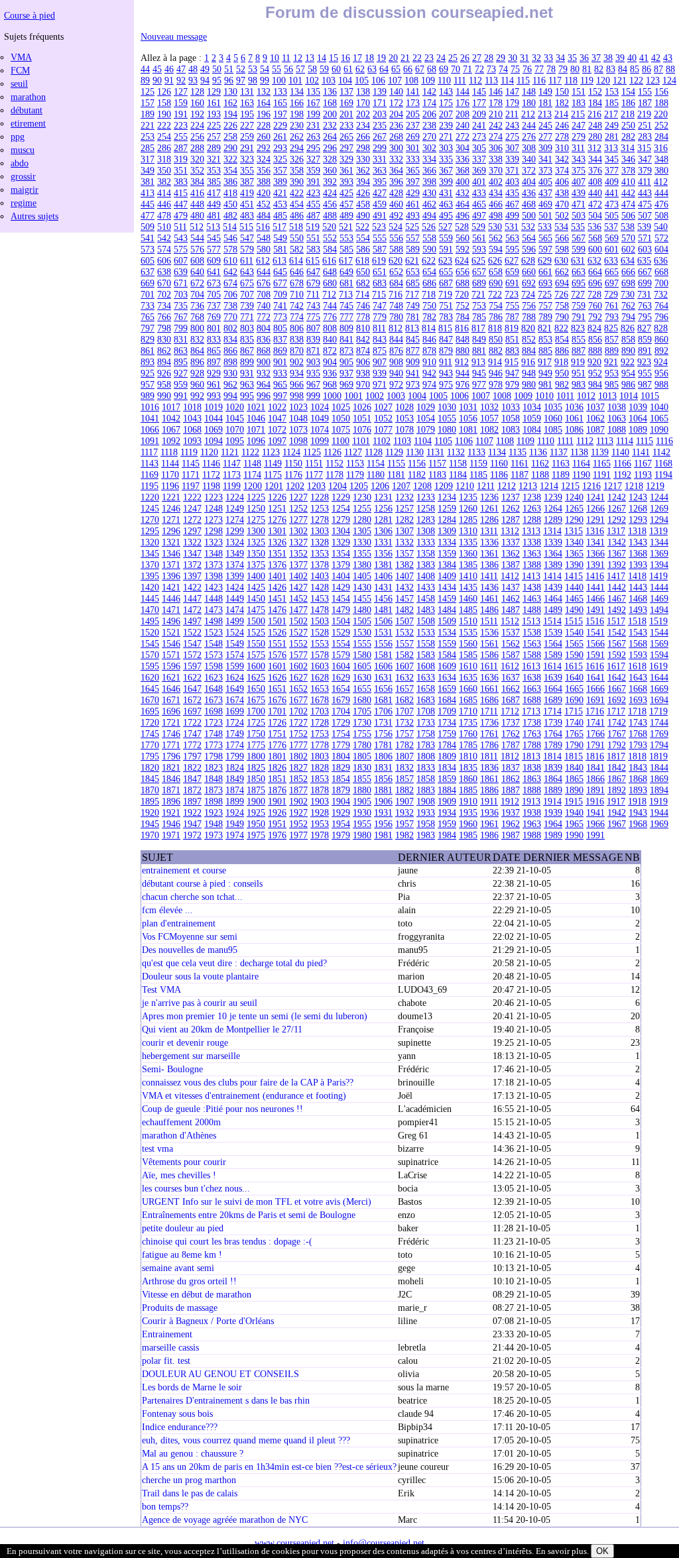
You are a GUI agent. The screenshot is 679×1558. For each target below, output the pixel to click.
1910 (468, 801)
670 (164, 283)
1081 (468, 429)
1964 (553, 823)
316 (661, 147)
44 (145, 69)
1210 (465, 485)
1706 (383, 711)
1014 (628, 395)
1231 (383, 497)
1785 (468, 745)
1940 (574, 812)
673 (214, 283)
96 (228, 80)
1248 (213, 508)
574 (164, 249)
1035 (553, 407)
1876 (277, 790)
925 (147, 373)
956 (661, 373)
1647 (192, 688)
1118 (169, 452)
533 (545, 226)
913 (478, 362)
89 (145, 80)
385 (214, 181)
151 (579, 91)
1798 (213, 756)
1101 (361, 440)
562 (496, 238)
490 (363, 215)
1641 (595, 677)
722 (495, 294)
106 (378, 80)
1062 (595, 418)
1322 (192, 542)
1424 (234, 587)
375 (579, 170)
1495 (150, 621)
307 (512, 147)
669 (147, 283)
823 (578, 328)
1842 (616, 767)
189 (147, 114)
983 (579, 384)
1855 (362, 778)
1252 (298, 508)
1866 (595, 778)
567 (579, 238)
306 (496, 147)
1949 (234, 823)
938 (363, 373)
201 (346, 114)
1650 (256, 688)
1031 (468, 407)
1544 (659, 632)
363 (380, 170)
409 (612, 181)
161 (214, 102)
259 (247, 136)
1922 (192, 812)
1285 (468, 519)
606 (164, 260)
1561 (489, 643)
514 (230, 226)
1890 (574, 790)
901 (280, 362)
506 (628, 215)
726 (561, 294)
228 (264, 125)
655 (446, 271)
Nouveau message (174, 36)
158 (164, 102)
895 (181, 362)
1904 (341, 801)
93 (193, 80)
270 (429, 136)
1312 (510, 531)
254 (164, 136)
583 (313, 249)
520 (329, 226)
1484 (447, 609)
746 (363, 305)
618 (362, 260)
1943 (638, 812)
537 (611, 226)
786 (496, 316)
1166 (622, 463)
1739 (553, 722)
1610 (468, 666)
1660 (468, 688)
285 (147, 147)
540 (661, 226)
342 (562, 159)
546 (230, 238)
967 (313, 384)
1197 (191, 485)
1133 (476, 452)
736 (197, 305)
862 (164, 350)
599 (579, 249)
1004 (417, 395)
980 (529, 384)
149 (545, 91)
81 (586, 69)
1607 (404, 666)
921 (611, 362)
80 (575, 69)
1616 (595, 666)
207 (446, 114)
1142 (661, 452)
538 (628, 226)
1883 (425, 790)
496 (462, 215)
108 (411, 80)
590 (429, 249)
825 (611, 328)
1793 (638, 745)
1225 (256, 497)
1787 (510, 745)
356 (264, 170)
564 (529, 238)
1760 (468, 733)
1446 (171, 598)
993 (214, 395)
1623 (213, 677)
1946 (171, 823)
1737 (510, 722)
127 (181, 91)
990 (164, 395)
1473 (213, 609)
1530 (362, 632)
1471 (171, 609)
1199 (232, 485)
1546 (171, 643)
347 (645, 159)
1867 (616, 778)
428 (396, 193)
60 (336, 69)
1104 (423, 440)
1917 (616, 801)
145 (479, 91)
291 (247, 147)
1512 (510, 621)
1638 (532, 677)
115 (523, 80)
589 (413, 249)
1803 (319, 756)
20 (393, 57)
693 (545, 283)
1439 (553, 587)
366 (429, 170)
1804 (341, 756)
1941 (595, 812)
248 (595, 125)
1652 (298, 688)
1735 (468, 722)
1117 (149, 452)
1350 (256, 553)
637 (147, 271)
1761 (489, 733)
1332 (404, 542)
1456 (383, 598)
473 (612, 204)
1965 (574, 823)
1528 (319, 632)
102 (312, 80)
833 (214, 339)
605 (147, 260)
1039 (638, 407)
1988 (532, 835)
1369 (659, 553)
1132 (456, 452)
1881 (383, 790)
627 (512, 260)
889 (612, 350)
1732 (404, 722)
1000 (332, 395)
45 (157, 69)
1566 (595, 643)
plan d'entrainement (179, 923)
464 (462, 204)
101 (295, 80)
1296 (171, 531)
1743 (638, 722)
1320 (150, 542)
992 (197, 395)
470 (562, 204)
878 (429, 350)
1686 (489, 700)
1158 (458, 463)
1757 (404, 733)
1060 (553, 418)
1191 (602, 474)
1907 (404, 801)
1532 (404, 632)
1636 (489, 677)
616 (329, 260)
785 (479, 316)
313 (611, 147)
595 (512, 249)
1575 (256, 654)
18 (369, 57)
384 (197, 181)
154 (628, 91)
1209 (443, 485)
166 (297, 102)
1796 (171, 756)
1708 (425, 711)
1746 (171, 733)
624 (462, 260)
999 (313, 395)
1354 (341, 553)
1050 (341, 418)
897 (214, 362)
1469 (659, 598)
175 (446, 102)
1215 (570, 485)
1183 (437, 474)
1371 (171, 564)
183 (579, 102)
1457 (404, 598)
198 (297, 114)
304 (462, 147)
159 (181, 102)
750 (429, 305)
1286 (489, 519)
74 (503, 69)
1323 (213, 542)
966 (297, 384)
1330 (362, 542)
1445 (150, 598)
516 (263, 226)
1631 (383, 677)
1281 (383, 519)
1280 (362, 519)
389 (280, 181)
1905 (362, 801)
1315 (573, 531)
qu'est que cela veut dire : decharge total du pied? (234, 963)
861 (147, 350)
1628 (319, 677)
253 (147, 136)
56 (288, 69)
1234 (447, 497)
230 (297, 125)
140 (396, 91)
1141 (641, 452)
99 (264, 80)
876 (396, 350)
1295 (150, 531)
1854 (341, 778)
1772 (192, 745)
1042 (171, 418)
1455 (362, 598)
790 (562, 316)
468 (529, 204)
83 (610, 69)
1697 (192, 711)
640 (197, 271)
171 (380, 102)
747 (380, 305)
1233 (425, 497)
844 (396, 339)
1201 (274, 485)
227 (247, 125)
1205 (358, 485)
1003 (396, 395)
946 (496, 373)
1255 (362, 508)
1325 (256, 542)
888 (595, 350)
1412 (510, 576)
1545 (150, 643)
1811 (489, 756)
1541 (595, 632)
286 (164, 147)
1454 (341, 598)
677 (280, 283)
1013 (607, 395)
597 (545, 249)
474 (628, 204)
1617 (616, 666)
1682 (404, 700)
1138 (579, 452)
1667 (616, 688)
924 (661, 362)
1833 (425, 767)
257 (214, 136)
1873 (213, 790)
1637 (510, 677)
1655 (362, 688)
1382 (404, 564)
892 (661, 350)
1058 (510, 418)
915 (512, 362)
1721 (171, 722)
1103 (402, 440)
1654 (341, 688)
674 (230, 283)
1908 (425, 801)
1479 (341, 609)
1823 (213, 767)
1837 (510, 767)
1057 (489, 418)
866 (230, 350)
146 (496, 91)
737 (214, 305)
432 (462, 193)
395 (380, 181)
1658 (425, 688)
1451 (277, 598)
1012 (586, 395)
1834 (447, 767)
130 (230, 91)
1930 (362, 812)
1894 (659, 790)
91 (169, 80)
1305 (362, 531)
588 (396, 249)
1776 (277, 745)
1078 (404, 429)
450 (230, 204)
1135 (517, 452)
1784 (447, 745)
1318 (637, 531)
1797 (192, 756)
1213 (528, 485)
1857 (404, 778)
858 (628, 339)
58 (312, 69)
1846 (171, 778)
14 (321, 57)
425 (346, 193)
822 (561, 328)
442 (628, 193)
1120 (209, 452)
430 (429, 193)
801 (214, 328)
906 (363, 362)
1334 (447, 542)
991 (181, 395)
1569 (659, 643)
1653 (319, 688)
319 (181, 159)
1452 (298, 598)
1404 (341, 576)
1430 (362, 587)
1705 (362, 711)
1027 (383, 407)
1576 (277, 654)
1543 (638, 632)
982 (562, 384)
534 (561, 226)
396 (396, 181)
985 (612, 384)
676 (264, 283)
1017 (171, 407)
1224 (234, 497)
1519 (658, 621)
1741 (595, 722)
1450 (256, 598)
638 (164, 271)
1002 (374, 395)
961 (214, 384)
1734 (447, 722)
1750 (256, 733)
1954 (341, 823)
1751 (277, 733)
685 (413, 283)
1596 (171, 666)
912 (462, 362)
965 (280, 384)
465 (479, 204)
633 (611, 260)
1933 (425, 812)
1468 (638, 598)
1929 (341, 812)
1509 (447, 621)
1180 (376, 474)
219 (644, 114)
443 (645, 193)
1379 (341, 564)
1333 (425, 542)
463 (446, 204)
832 (197, 339)
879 (446, 350)
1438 (532, 587)
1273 (213, 519)
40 (632, 57)
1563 (532, 643)
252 (661, 125)
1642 (616, 677)
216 (594, 114)
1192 (622, 474)
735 (181, 305)
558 (429, 238)
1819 (658, 756)
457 (346, 204)
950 (562, 373)
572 (661, 238)
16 (345, 57)
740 (264, 305)
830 (164, 339)
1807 (404, 756)
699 (645, 283)
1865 (574, 778)
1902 (298, 801)
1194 (663, 474)
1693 (638, 700)
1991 (595, 835)
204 (396, 114)
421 (280, 193)
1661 (489, 688)
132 (264, 91)
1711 (489, 711)
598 (562, 249)
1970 (150, 835)
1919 (658, 801)
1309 (447, 531)
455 (313, 204)
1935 (468, 812)
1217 (612, 485)
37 (596, 57)
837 (280, 339)
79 (563, 69)
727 (578, 294)
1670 (150, 700)
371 (512, 170)
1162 (540, 463)
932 (264, 373)
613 (279, 260)
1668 (638, 688)
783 (446, 316)
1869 (659, 778)
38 (608, 57)
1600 (256, 666)
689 (479, 283)
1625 (256, 677)
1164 (581, 463)
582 (297, 249)
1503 (319, 621)
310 (562, 147)
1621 (171, 677)
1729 (341, 722)
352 (197, 170)
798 (164, 328)
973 (413, 384)
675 (247, 283)
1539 (553, 632)
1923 (213, 812)
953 (612, 373)
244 (529, 125)
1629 (341, 677)
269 (413, 136)
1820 (150, 767)
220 (661, 114)
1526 (277, 632)
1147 (232, 463)
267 (380, 136)
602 (628, 249)
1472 (192, 609)
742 (297, 305)
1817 (616, 756)
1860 (468, 778)
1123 (271, 452)
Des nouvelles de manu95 (189, 949)
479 (181, 215)
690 (496, 283)
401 (479, 181)
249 (612, 125)
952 (595, 373)
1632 (404, 677)
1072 (277, 429)
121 (620, 80)
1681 (383, 700)
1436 (489, 587)
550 (297, 238)
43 (667, 57)
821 (545, 328)
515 (246, 226)
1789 (553, 745)
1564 (553, 643)
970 (363, 384)
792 (595, 316)
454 (297, 204)
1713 (531, 711)
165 (280, 102)
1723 (213, 722)
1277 (298, 519)
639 (181, 271)
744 (330, 305)
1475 (256, 609)
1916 (595, 801)
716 (395, 294)
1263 (532, 508)
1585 (468, 654)
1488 (532, 609)
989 (147, 395)
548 (264, 238)
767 (181, 316)
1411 (489, 576)
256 (197, 136)
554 (363, 238)
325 (280, 159)
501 (545, 215)
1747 (192, 733)
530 (495, 226)
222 (164, 125)
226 (230, 125)
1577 (298, 654)
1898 (213, 801)
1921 (171, 812)
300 (396, 147)
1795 (150, 756)
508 (661, 215)
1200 (252, 485)
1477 (298, 609)
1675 (256, 700)
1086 (574, 429)
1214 (549, 485)
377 (612, 170)
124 (669, 80)
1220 (150, 497)
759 (579, 305)
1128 (374, 452)
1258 (425, 508)
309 (545, 147)
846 (429, 339)
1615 (573, 666)
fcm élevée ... (167, 910)
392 (330, 181)
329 (346, 159)
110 (444, 80)
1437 (510, 587)
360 (330, 170)
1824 (234, 767)
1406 (383, 576)
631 (578, 260)
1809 (447, 756)
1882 (404, 790)
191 (181, 114)
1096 (256, 440)
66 (407, 69)
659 (512, 271)
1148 (252, 463)
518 (296, 226)
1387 (510, 564)
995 (247, 395)
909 (413, 362)
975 (446, 384)
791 (579, 316)
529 (478, 226)
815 (445, 328)
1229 (341, 497)
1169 (149, 474)
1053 (404, 418)
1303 (319, 531)
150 (562, 91)
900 (264, 362)
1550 (256, 643)
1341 (595, 542)
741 (280, 305)
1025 (341, 407)
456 (330, 204)
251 (645, 125)
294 (297, 147)
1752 (298, 733)
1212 (506, 485)
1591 (595, 654)
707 (247, 294)
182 (562, 102)
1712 (510, 711)
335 (446, 159)
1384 (447, 564)
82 (598, 69)
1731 (383, 722)
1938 (532, 812)
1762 (510, 733)
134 (297, 91)
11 (286, 57)
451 (247, 204)
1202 (295, 485)
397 (413, 181)
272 (462, 136)
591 (446, 249)
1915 (573, 801)
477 (147, 215)
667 (645, 271)
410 (628, 181)
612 (263, 260)
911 (445, 362)
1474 (234, 609)
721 (478, 294)
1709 (447, 711)
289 (214, 147)
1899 (234, 801)
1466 (595, 598)
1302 (298, 531)
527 (445, 226)
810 (363, 328)
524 (395, 226)
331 (380, 159)
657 (479, 271)
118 (571, 80)
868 (264, 350)
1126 (332, 452)
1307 (404, 531)
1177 (314, 474)
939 (380, 373)
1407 (404, 576)
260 (264, 136)
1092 (171, 440)
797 (147, 328)
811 (379, 328)
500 (529, 215)
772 (264, 316)
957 (147, 384)
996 (264, 395)
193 (214, 114)
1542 (616, 632)
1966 (595, 823)
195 (247, 114)
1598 (213, 666)
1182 (417, 474)
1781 (383, 745)
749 (413, 305)
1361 (489, 553)
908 (396, 362)
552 (330, 238)
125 (147, 91)
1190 (581, 474)
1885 (468, 790)
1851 (277, 778)
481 (214, 215)
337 (479, 159)
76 (527, 69)
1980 (362, 835)
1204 (337, 485)
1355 (362, 553)
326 (297, 159)
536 (594, 226)
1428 (319, 587)
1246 (171, 508)
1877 (298, 790)
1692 (616, 700)
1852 (298, 778)
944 (462, 373)
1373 (213, 564)
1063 (616, 418)
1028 (404, 407)
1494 (659, 609)
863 (181, 350)
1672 (192, 700)
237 (413, 125)
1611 (489, 666)
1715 (573, 711)
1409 (447, 576)
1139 (600, 452)
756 (529, 305)
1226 (277, 497)
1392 (616, 564)
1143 (149, 463)
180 (529, 102)
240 (462, 125)
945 (479, 373)
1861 (489, 778)
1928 (319, 812)
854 (562, 339)
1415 (573, 576)
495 (446, 215)
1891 (595, 790)
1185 (478, 474)
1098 (298, 440)
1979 (341, 835)
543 (181, 238)
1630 (362, 677)
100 (279, 80)
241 (479, 125)
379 (645, 170)
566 (562, 238)
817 (478, 328)
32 (536, 57)
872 (330, 350)
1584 (447, 654)
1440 (574, 587)
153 (612, 91)
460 (396, 204)
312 (594, 147)
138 (363, 91)
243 (512, 125)
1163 (561, 463)
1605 (362, 666)
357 (280, 170)
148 (529, 91)
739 (247, 305)
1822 (192, 767)
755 (512, 305)
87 (658, 69)
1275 (256, 519)
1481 (383, 609)
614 (296, 260)
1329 (341, 542)
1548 (213, 643)
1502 (298, 621)
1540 (574, 632)
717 (412, 294)
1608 (425, 666)
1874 (234, 790)
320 (197, 159)
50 (216, 69)
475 (645, 204)
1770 (150, 745)
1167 (643, 463)
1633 (425, 677)
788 (529, 316)
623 (445, 260)
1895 (150, 801)
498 (496, 215)
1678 (319, 700)
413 (147, 193)
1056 (468, 418)
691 (512, 283)
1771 (171, 745)
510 (164, 226)
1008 (502, 395)
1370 (150, 564)
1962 (510, 823)
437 (545, 193)
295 (313, 147)
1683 (425, 700)
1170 (170, 474)
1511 (489, 621)
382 (164, 181)
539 (644, 226)
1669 (659, 688)
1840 (574, 767)
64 (384, 69)
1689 (553, 700)
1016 (150, 407)
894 (164, 362)
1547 (192, 643)
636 (661, 260)
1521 (171, 632)
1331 (383, 542)
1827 (298, 767)
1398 (213, 576)
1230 (362, 497)
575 (181, 249)
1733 (425, 722)
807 (313, 328)
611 (246, 260)
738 (230, 305)
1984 (447, 835)
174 (429, 102)
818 (495, 328)
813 (412, 328)
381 (147, 181)
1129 (394, 452)
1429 (341, 587)
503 (579, 215)
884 (529, 350)
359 (313, 170)
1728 (319, 722)
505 (612, 215)
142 (429, 91)
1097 (277, 440)
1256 (383, 508)
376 (595, 170)
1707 (404, 711)
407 (579, 181)
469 (545, 204)
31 (524, 57)
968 (330, 384)
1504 (341, 621)
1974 (234, 835)
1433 (425, 587)
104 (345, 80)
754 (496, 305)
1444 (659, 587)
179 (512, 102)
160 (197, 102)
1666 (595, 688)
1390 (574, 564)
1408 (425, 576)
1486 (489, 609)
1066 (150, 429)
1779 (341, 745)
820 (528, 328)
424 (330, 193)
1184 (458, 474)
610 (230, 260)
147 (512, 91)
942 (429, 373)
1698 (213, 711)
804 (264, 328)
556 (396, 238)
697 (612, 283)
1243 (638, 497)
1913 (531, 801)
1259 (447, 508)
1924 (234, 812)
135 (313, 91)
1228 (319, 497)
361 (346, 170)
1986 (489, 835)
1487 (510, 609)
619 (379, 260)
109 (428, 80)
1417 (616, 576)
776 (330, 316)
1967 (616, 823)
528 (462, 226)
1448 (213, 598)
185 (612, 102)
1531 (383, 632)
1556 (383, 643)
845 (413, 339)
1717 (616, 711)
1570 (150, 654)
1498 (213, 621)
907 (380, 362)
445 (147, 204)
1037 (595, 407)
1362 (510, 553)
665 (612, 271)
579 (247, 249)
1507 (404, 621)
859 (645, 339)
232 (330, 125)
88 (670, 69)
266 (363, 136)
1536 (489, 632)
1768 (638, 733)
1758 (425, 733)
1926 (277, 812)
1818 (637, 756)
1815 (573, 756)
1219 (655, 485)
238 (429, 125)
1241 (595, 497)
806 (297, 328)
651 (380, 271)
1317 (616, 531)
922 (628, 362)
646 (297, 271)
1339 (553, 542)
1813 (531, 756)
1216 (591, 485)
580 (264, 249)
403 (512, 181)
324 (264, 159)
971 (380, 384)
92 (181, 80)
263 (313, 136)
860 (661, 339)
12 (297, 57)
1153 (355, 463)
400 (462, 181)
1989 (553, 835)
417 (214, 193)
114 (507, 80)
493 (413, 215)
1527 (298, 632)
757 (545, 305)
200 (330, 114)
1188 (540, 474)
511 (180, 226)
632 (594, 260)
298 (363, 147)
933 (280, 373)
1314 (552, 531)
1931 (383, 812)
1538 (532, 632)
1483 (425, 609)
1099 (319, 440)
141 (413, 91)
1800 (256, 756)
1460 (468, 598)
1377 (298, 564)
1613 (531, 666)
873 (346, 350)
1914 (552, 801)
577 (214, 249)
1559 (447, 643)
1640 (574, 677)
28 (488, 57)
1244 (659, 497)
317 (147, 159)
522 (362, 226)
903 (313, 362)
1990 (574, 835)
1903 (319, 801)
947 (512, 373)
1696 (171, 711)
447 (181, 204)
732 (661, 294)
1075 (341, 429)
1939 (553, 812)
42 (655, 57)
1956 (383, 823)
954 (628, 373)
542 (164, 238)
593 (479, 249)
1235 (468, 497)
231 (313, 125)
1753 (319, 733)
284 (661, 136)
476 (661, 204)
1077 (383, 429)
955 (645, 373)
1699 (234, 711)
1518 (637, 621)
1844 (659, 767)
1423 (213, 587)
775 (313, 316)
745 (346, 305)
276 (529, 136)
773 (280, 316)
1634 (447, 677)
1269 (659, 508)
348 (661, 159)
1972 (192, 835)
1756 (383, 733)
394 (363, 181)
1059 (532, 418)
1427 (298, 587)
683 (380, 283)
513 (213, 226)
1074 (319, 429)
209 (479, 114)
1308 (425, 531)
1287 (510, 519)
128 (197, 91)
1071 (256, 429)
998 (297, 395)
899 (247, 362)
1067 (171, 429)
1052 (383, 418)
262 (297, 136)
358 (297, 170)
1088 (616, 429)
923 (644, 362)
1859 (447, 778)
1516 (595, 621)
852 (529, 339)
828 (661, 328)
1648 (213, 688)
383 (181, 181)
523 (379, 226)
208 (462, 114)
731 (644, 294)
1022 (277, 407)
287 (181, 147)
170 (363, 102)
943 (446, 373)
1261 (489, 508)
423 (313, 193)
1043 (192, 418)
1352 (298, 553)
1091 (150, 440)
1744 (659, 722)
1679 (341, 700)
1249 (234, 508)
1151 (314, 463)
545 (214, 238)
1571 (171, 654)
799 (181, 328)
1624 (234, 677)
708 (264, 294)
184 (595, 102)
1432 (404, 587)
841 (346, 339)
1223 (213, 497)
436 (529, 193)
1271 (171, 519)
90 (157, 80)
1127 (353, 452)
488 (330, 215)
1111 (565, 440)
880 (462, 350)
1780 (362, 745)
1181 (396, 474)
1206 (380, 485)
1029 (425, 407)
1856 (383, 778)
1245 (150, 508)
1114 (624, 440)
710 (297, 294)
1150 (293, 463)
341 (545, 159)
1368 (638, 553)
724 (528, 294)
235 (380, 125)
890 (628, 350)
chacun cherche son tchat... (192, 896)
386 (230, 181)
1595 (150, 666)
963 (247, 384)
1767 (616, 733)
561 (479, 238)
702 (164, 294)
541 (147, 238)
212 (528, 114)
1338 (532, 542)
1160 (499, 463)
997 (280, 395)
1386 (489, 564)
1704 (341, 711)
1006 (459, 395)
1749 (234, 733)
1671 (171, 700)
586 (363, 249)
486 (297, 215)
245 (545, 125)
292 (264, 147)
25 (453, 57)
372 (529, 170)
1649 (234, 688)
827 (644, 328)
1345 (150, 553)
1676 (277, 700)
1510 (468, 621)
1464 (553, 598)
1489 (553, 609)
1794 (659, 745)
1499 (234, 621)
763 (645, 305)
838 (297, 339)
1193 (643, 474)
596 (529, 249)
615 (313, 260)
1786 (489, 745)
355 (247, 170)
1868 (638, 778)
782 (429, 316)
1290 (574, 519)
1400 (256, 576)
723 (512, 294)
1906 (383, 801)
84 (622, 69)
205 (413, 114)
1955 (362, 823)
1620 (150, 677)
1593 (638, 654)
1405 (362, 576)
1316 (595, 531)
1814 (552, 756)
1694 (659, 700)
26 (464, 57)
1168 (663, 463)
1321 (171, 542)
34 (560, 57)
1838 (532, 767)
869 (280, 350)
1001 (353, 395)
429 (413, 193)
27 (476, 57)
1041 (150, 418)
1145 (191, 463)
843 (380, 339)
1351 (277, 553)
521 (346, 226)
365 (413, 170)
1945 (150, 823)
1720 (150, 722)
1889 (553, 790)
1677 (298, 700)
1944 (659, 812)
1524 (234, 632)
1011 (565, 395)
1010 (544, 395)
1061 (574, 418)
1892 (616, 790)
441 (612, 193)
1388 (532, 564)
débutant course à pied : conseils (202, 883)
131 (247, 91)
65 (396, 69)
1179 (355, 474)
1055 (447, 418)
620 (395, 260)
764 (661, 305)
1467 (616, 598)
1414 (552, 576)
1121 (230, 452)
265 (346, 136)
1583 (425, 654)
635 (644, 260)
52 (240, 69)
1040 (659, 407)
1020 (234, 407)
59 (324, 69)
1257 (404, 508)
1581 (383, 654)
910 (429, 362)
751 (446, 305)
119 (586, 80)
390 (297, 181)
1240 (574, 497)
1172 (211, 474)
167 (313, 102)
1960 (468, 823)
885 (545, 350)
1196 (170, 485)
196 (264, 114)
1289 (553, 519)
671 (181, 283)
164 (264, 102)
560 (462, 238)
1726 (277, 722)
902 (297, 362)
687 (446, 283)
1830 (362, 767)
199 (313, 114)
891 (645, 350)
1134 (497, 452)
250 (628, 125)
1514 (552, 621)
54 (264, 69)
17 (357, 57)
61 (348, 69)
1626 (277, 677)
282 (628, 136)
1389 (553, 564)
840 (330, 339)
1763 (532, 733)
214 (561, 114)
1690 (574, 700)
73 (491, 69)
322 (230, 159)
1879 (341, 790)
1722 (192, 722)
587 (380, 249)
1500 (256, 621)
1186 (499, 474)
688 (462, 283)
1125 (312, 452)
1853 (319, 778)
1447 (192, 598)
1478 (319, 609)
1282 (404, 519)
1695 (150, 711)
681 (346, 283)
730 (628, 294)
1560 (468, 643)
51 (228, 69)
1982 (404, 835)
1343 (638, 542)
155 (645, 91)
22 (417, 57)
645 (280, 271)
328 (330, 159)
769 (214, 316)
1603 (319, 666)
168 (330, 102)
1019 (213, 407)
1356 (383, 553)
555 (380, 238)
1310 (468, 531)
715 (379, 294)
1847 (192, 778)
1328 (319, 542)
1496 (171, 621)
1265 (574, 508)
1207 (401, 485)
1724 (234, 722)
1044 (213, 418)
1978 (319, 835)
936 (330, 373)
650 (363, 271)
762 (628, 305)
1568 (638, 643)
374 (562, 170)
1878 (319, 790)
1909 (447, 801)
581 (280, 249)
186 (628, 102)
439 (579, 193)
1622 (192, 677)
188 (661, 102)
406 (562, 181)
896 (197, 362)
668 (661, 271)
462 (429, 204)
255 (181, 136)
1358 (425, 553)
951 (579, 373)
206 (429, 114)
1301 (277, 531)
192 (197, 114)
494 (429, 215)
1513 (531, 621)
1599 (234, 666)
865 (214, 350)
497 (479, 215)
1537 (510, 632)
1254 (341, 508)
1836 (489, 767)
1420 (150, 587)
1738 (532, 722)
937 (346, 373)
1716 (595, 711)
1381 (383, 564)
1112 (584, 440)
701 (147, 294)
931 (247, 373)
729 (611, 294)
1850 (256, 778)
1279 (341, 519)
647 (313, 271)
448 (197, 204)
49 (205, 69)
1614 (552, 666)
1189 (561, 474)
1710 (468, 711)
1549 (234, 643)
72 (479, 69)
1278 (319, 519)
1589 (553, 654)
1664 (553, 688)
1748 (213, 733)
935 (313, 373)
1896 (171, 801)
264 (330, 136)
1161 (519, 463)
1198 (211, 485)
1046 (256, 418)
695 (579, 283)
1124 (291, 452)
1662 (510, 688)
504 (595, 215)
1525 (256, 632)
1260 (468, 508)
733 (147, 305)
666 (628, 271)
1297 (192, 531)
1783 (425, 745)
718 (429, 294)
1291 (595, 519)
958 (164, 384)
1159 (478, 463)
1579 (341, 654)
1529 (341, 632)
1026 (362, 407)
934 (297, 373)
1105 (443, 440)
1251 (277, 508)
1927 (298, 812)
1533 (425, 632)
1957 (404, 823)
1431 (383, 587)
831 (181, 339)
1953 (319, 823)
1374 (234, 564)
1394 (659, 564)
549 (280, 238)
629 (545, 260)
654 (429, 271)
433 (479, 193)
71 (467, 69)
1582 (404, 654)
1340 (574, 542)
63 (372, 69)
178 (496, 102)
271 (446, 136)
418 (230, 193)
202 (363, 114)
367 (446, 170)
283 (645, 136)
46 (169, 69)
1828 (319, 767)
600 (595, 249)
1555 (362, 643)
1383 (425, 564)
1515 (573, 621)
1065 (659, 418)
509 (147, 226)
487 (313, 215)
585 (346, 249)
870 (297, 350)
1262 (510, 508)
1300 (256, 531)
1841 (595, 767)
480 (197, 215)
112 (475, 80)
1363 (532, 553)
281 (612, 136)
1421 (171, 587)
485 (280, 215)
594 (496, 249)
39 (620, 57)
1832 (404, 767)
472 (595, 204)
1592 (616, 654)
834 (230, 339)
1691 (595, 700)
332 (396, 159)
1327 (298, 542)
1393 (638, 564)
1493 (638, 609)
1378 (319, 564)
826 (628, 328)
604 (661, 249)
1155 (396, 463)
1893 (638, 790)
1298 (213, 531)
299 (380, 147)
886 (562, 350)
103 (329, 80)
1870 (150, 790)
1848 (213, 778)
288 (197, 147)
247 (579, 125)
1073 (298, 429)
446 (164, 204)
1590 (574, 654)
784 (462, 316)
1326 (277, 542)
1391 (595, 564)
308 (529, 147)
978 (496, 384)
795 (645, 316)
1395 (150, 576)
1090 (659, 429)
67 (419, 69)
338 (496, 159)
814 (429, 328)
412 (661, 181)
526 (429, 226)
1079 (425, 429)
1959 (447, 823)
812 (395, 328)
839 (313, 339)
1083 (510, 429)
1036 (574, 407)
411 (644, 181)
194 (230, 114)
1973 (213, 835)
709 (280, 294)
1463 (532, 598)
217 (611, 114)
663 (579, 271)
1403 (319, 576)
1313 (531, 531)
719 (445, 294)
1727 (298, 722)
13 (309, 57)
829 (147, 339)
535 (578, 226)
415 (181, 193)
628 (528, 260)
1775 (256, 745)
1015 (650, 395)
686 (429, 283)
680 (330, 283)
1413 (531, 576)
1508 (425, 621)
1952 (298, 823)
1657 (404, 688)
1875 (256, 790)
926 (164, 373)
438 (562, 193)
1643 (638, 677)
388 (264, 181)
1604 (341, 666)
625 (478, 260)
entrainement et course (184, 870)
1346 (171, 553)
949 (545, 373)
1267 (616, 508)
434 (496, 193)
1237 (510, 497)
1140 (620, 452)
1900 (256, 801)
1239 (553, 497)
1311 (489, 531)
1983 (425, 835)
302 (429, 147)
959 (181, 384)
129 (214, 91)
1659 (447, 688)
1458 (425, 598)
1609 (447, 666)
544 (197, 238)
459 (380, 204)
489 (346, 215)
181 (545, 102)
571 (645, 238)
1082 (489, 429)
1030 (447, 407)
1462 (510, 598)
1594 (659, 654)
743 (313, 305)
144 (462, 91)
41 (643, 57)
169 (346, 102)
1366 (595, 553)
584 (330, 249)
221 (147, 125)
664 (595, 271)
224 (197, 125)
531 (512, 226)
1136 (538, 452)
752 (462, 305)
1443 (638, 587)
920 (594, 362)
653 (413, 271)
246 (562, 125)
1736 (489, 722)
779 (380, 316)
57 (300, 69)
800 (197, 328)
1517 (616, 621)
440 (595, 193)
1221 (171, 497)
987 (645, 384)
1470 (150, 609)
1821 (171, 767)
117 (555, 80)
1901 (277, 801)
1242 (616, 497)
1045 (234, 418)
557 (413, 238)
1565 (574, 643)
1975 (256, 835)
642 (230, 271)
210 (496, 114)
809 (346, 328)
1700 (256, 711)
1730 (362, 722)
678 (297, 283)
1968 (638, 823)
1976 (277, 835)
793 (612, 316)
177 (479, 102)
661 (545, 271)
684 (396, 283)
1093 (192, 440)
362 (363, 170)
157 (147, 102)
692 (529, 283)
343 (579, 159)
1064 (638, 418)
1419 (658, 576)
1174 (252, 474)
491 (380, 215)
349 (147, 170)
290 (230, 147)
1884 (447, 790)
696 (595, 283)
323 (247, 159)
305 (479, 147)
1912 (510, 801)
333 (413, 159)
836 (264, 339)
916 (528, 362)
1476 (277, 609)
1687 (510, 700)
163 (247, 102)
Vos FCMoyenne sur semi (189, 936)
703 (181, 294)
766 (164, 316)
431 (446, 193)
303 (446, 147)
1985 (468, 835)
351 (181, 170)
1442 (616, 587)
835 (247, 339)
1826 (277, 767)
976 (462, 384)
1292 (616, 519)
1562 (510, 643)
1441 (595, 587)
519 (313, 226)
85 (634, 69)
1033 (510, 407)
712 (329, 294)
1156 (417, 463)
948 (529, 373)
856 (595, 339)
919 (578, 362)
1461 (489, 598)
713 (346, 294)
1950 (256, 823)
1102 (382, 440)
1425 (256, 587)
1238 (532, 497)
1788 (532, 745)
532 (528, 226)
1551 (277, 643)
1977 (298, 835)
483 (247, 215)
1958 (425, 823)
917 (545, 362)
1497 (192, 621)
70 (455, 69)
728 (594, 294)
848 (462, 339)
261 (280, 136)
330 (363, 159)
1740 (574, 722)
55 (276, 69)
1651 (277, 688)
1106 (464, 440)
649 (346, 271)
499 (512, 215)
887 (579, 350)
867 (247, 350)
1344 (659, 542)
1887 (510, 790)
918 (561, 362)
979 (512, 384)
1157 (437, 463)
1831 (383, 767)
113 (491, 80)
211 (512, 114)
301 (413, 147)
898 (230, 362)
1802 (298, 756)
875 (380, 350)
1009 (523, 395)
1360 (468, 553)
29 (500, 57)
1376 (277, 564)
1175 (273, 474)
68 (431, 69)
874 (363, 350)
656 (462, 271)
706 (230, 294)
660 (529, 271)
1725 (256, 722)
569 (612, 238)
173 (413, 102)
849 (479, 339)
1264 (553, 508)
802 (230, 328)
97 (240, 80)
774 (297, 316)
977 (479, 384)
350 (164, 170)
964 (264, 384)
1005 (438, 395)
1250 (256, 508)
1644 (659, 677)
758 (562, 305)
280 (595, 136)
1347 (192, 553)
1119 (189, 452)
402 (496, 181)
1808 (425, 756)
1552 (298, 643)
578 (230, 249)
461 (413, 204)
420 (264, 193)
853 (545, 339)
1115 (644, 440)
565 (545, 238)
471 (579, 204)
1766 (595, 733)
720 (462, 294)
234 (363, 125)
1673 (213, 700)
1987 (510, 835)
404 (529, 181)
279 (579, 136)
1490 (574, 609)
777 (346, 316)
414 (164, 193)
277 (545, 136)
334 (429, 159)
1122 (250, 452)
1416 (595, 576)
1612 (510, 666)
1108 (505, 440)
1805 (362, 756)
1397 (192, 576)
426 (363, 193)
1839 (553, 767)
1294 (659, 519)
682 (363, 283)
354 (230, 170)
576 (197, 249)
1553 (319, 643)
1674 (234, 700)
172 (396, 102)
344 (595, 159)
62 (360, 69)
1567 (616, 643)
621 (412, 260)
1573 (213, 654)
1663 (532, 688)
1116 (664, 440)
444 (661, 193)
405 (545, 181)
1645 (150, 688)
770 (230, 316)
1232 (404, 497)
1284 (447, 519)
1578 (319, 654)
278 (562, 136)
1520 (150, 632)
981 (545, 384)
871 (313, 350)
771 (247, 316)
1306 (383, 531)
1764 (553, 733)
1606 (383, 666)
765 (147, 316)
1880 (362, 790)
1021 (256, 407)
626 (495, 260)
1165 (602, 463)
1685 (468, 700)
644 (264, 271)
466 (496, 204)
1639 (553, 677)
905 (346, 362)
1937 (510, 812)
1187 (519, 474)
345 (612, 159)
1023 (298, 407)
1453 (319, 598)
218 (628, 114)
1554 (341, 643)
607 (181, 260)
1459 (447, 598)
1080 (447, 429)
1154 (376, 463)
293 (280, 147)
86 (646, 69)
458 (363, 204)
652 (396, 271)
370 (496, 170)
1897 (192, 801)
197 (280, 114)
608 (197, 260)
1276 (277, 519)
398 (429, 181)
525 (412, 226)
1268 (638, 508)
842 (363, 339)
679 (313, 283)
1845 (150, 778)
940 (396, 373)
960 (197, 384)
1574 (234, 654)
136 (330, 91)
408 (595, 181)
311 (578, 147)
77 (539, 69)
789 (545, 316)
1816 (595, 756)
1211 (486, 485)
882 (496, 350)
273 (479, 136)
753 (479, 305)
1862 (510, 778)
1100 (340, 440)
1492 (616, 609)
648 (330, 271)
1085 (553, 429)
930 (230, 373)
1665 (574, 688)
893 (147, 362)
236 (396, 125)
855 (579, 339)
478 (164, 215)
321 (214, 159)
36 (584, 57)
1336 (489, 542)
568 (595, 238)
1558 (425, 643)
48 (193, 69)
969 (346, 384)
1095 (234, 440)
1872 (192, 790)
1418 (637, 576)
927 (181, 373)
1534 (447, 632)
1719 (658, 711)
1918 (637, 801)
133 (280, 91)
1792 (616, 745)
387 (247, 181)
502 (562, 215)
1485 (468, 609)
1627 (298, 677)
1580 (362, 654)
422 (297, 193)
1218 (634, 485)
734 (164, 305)
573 (147, 249)
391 (313, 181)
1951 (277, 823)
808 (330, 328)
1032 (489, 407)
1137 (559, 452)
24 (441, 57)
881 (479, 350)
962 (230, 384)
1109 (525, 440)
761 (612, 305)
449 (214, 204)
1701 (277, 711)
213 (545, 114)
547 (247, 238)
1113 (604, 440)
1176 (293, 474)
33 (548, 57)
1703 (319, 711)
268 (396, 136)
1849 (234, 778)
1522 (192, 632)
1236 (489, 497)
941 (413, 373)
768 (197, 316)
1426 (277, 587)
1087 (595, 429)
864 (197, 350)
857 (612, 339)
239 (446, 125)
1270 (150, 519)
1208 (422, 485)
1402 (298, 576)
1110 (545, 440)
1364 (553, 553)
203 (380, 114)
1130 (415, 452)
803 (247, 328)
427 (380, 193)
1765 (574, 733)
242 (496, 125)
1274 (234, 519)
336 (462, 159)
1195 (149, 485)
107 (395, 80)
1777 (298, 745)
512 (197, 226)
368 (462, 170)
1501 (277, 621)
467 (512, 204)
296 (330, 147)
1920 (150, 812)
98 (252, 80)
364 (396, 170)
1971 (171, 835)
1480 (362, 609)
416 (197, 193)
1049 (319, 418)
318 (164, 159)
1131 (435, 452)
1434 (447, 587)
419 (247, 193)
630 (561, 260)
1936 (489, 812)
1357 (404, 553)
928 (197, 373)
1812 (510, 756)
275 (512, 136)
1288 (532, 519)
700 (661, 283)
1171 (191, 474)
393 (346, 181)
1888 (532, 790)
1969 (659, 823)
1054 (425, 418)
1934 (447, 812)
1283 (425, 519)
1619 (658, 666)
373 (545, 170)
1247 (192, 508)
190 (164, 114)
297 (346, 147)
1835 (468, 767)
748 (396, 305)
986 (628, 384)
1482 (404, 609)
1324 (234, 542)
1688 (532, 700)
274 (496, 136)
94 (205, 80)
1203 (316, 485)
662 (562, 271)
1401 (277, 576)
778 (363, 316)
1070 (234, 429)
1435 (468, 587)
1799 (234, 756)
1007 (480, 395)
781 (413, 316)
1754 (341, 733)
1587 (510, 654)
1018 (192, 407)
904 (330, 362)
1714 (552, 711)
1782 (404, 745)
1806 (383, 756)
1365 (574, 553)
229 (280, 125)
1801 (277, 756)
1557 (404, 643)
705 (214, 294)
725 (545, 294)
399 (446, 181)
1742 (616, 722)
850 (496, 339)
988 (661, 384)
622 (429, 260)
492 (396, 215)
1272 (192, 519)
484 (264, 215)
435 (512, 193)
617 (346, 260)
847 (446, 339)
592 (462, 249)
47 (181, 69)
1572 (192, 654)
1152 (334, 463)
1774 (234, 745)
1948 (213, 823)
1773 (213, 745)
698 (628, 283)
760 (595, 305)
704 (197, 294)
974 (429, 384)
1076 (362, 429)
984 (595, 384)
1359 (447, 553)
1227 (298, 497)
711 (313, 294)
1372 (192, 564)
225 (214, 125)
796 (661, 316)
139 (380, 91)
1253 (319, 508)
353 (214, 170)
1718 (637, 711)
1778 (319, 745)
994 (230, 395)
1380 (362, 564)
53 (252, 69)
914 (495, 362)
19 (381, 57)
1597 (192, 666)
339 (512, 159)
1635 (468, 677)
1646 (171, 688)
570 (628, 238)
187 (645, 102)
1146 (211, 463)
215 (578, 114)
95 (216, 80)
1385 (468, 564)
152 (595, 91)
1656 (383, 688)
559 (446, 238)
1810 (468, 756)
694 (562, 283)
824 (594, 328)
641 (214, 271)
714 (362, 294)
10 (274, 57)
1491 (595, 609)
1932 (404, 812)
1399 (234, 576)
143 (446, 91)
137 (346, 91)
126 (164, 91)
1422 (192, 587)
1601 (277, 666)
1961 (489, 823)
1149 (273, 463)
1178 (334, 474)
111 (460, 80)
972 (396, 384)
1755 (362, 733)
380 (661, 170)
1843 (638, 767)
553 (346, 238)
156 (661, 91)
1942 (616, 812)
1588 (532, 654)
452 (264, 204)
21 (405, 57)
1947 (192, 823)
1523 (213, 632)
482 (230, 215)
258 (230, 136)
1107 (484, 440)
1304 (341, 531)
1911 (489, 801)
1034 (532, 407)
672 (197, 283)
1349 (234, 553)
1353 (319, 553)
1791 (595, 745)
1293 (638, 519)
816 (462, 328)
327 (313, 159)
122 (636, 80)
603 (645, 249)
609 (214, 260)
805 (280, 328)
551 (313, 238)
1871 (171, 790)
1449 (234, 598)
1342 (616, 542)
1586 (489, 654)
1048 (298, 418)
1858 (425, 778)
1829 (341, 767)
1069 (213, 429)
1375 (256, 564)
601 (612, 249)
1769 (659, 733)
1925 (256, 812)
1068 (192, 429)
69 (443, 69)
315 (644, 147)
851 (512, 339)
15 (333, 57)
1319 (658, 531)
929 (214, 373)
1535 (468, 632)
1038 (616, 407)
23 (429, 57)
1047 (277, 418)
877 (413, 350)
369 (479, 170)
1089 (638, 429)
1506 (383, 621)
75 (515, 69)
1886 (489, 790)
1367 (616, 553)
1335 (468, 542)
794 (628, 316)
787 (512, 316)
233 (346, 125)
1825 (256, 767)
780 (396, 316)
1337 (510, 542)
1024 (319, 407)
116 (539, 80)
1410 (468, 576)
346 (628, 159)
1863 (532, 778)
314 (628, 147)
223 (181, 125)
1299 (234, 531)
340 (529, 159)
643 (247, 271)
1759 (447, 733)
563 (512, 238)
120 (603, 80)
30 (512, 57)
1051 (362, 418)
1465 (574, 598)
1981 (383, 835)
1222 (192, 497)
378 (628, 170)
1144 (170, 463)
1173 (232, 474)
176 (462, 102)
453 (280, 204)
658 (496, 271)
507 (645, 215)
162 (230, 102)
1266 (595, 508)
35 (572, 57)
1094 (213, 440)
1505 (362, 621)
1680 (362, 700)
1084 (532, 429)
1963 (532, 823)
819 (512, 328)
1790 (574, 745)
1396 (171, 576)
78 (551, 69)
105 (362, 80)
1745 (150, 733)
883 (512, 350)
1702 (298, 711)
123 (653, 80)
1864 (553, 778)
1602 (298, 666)
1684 (447, 700)
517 (279, 226)
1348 (213, 553)
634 (628, 260)
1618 (637, 666)
